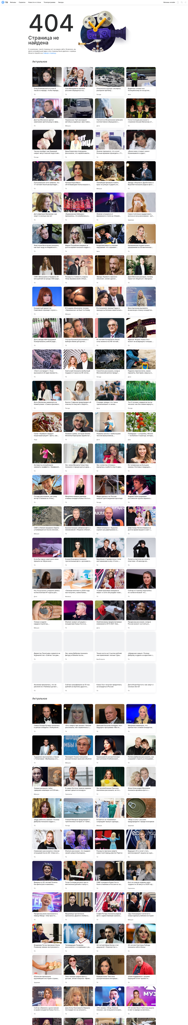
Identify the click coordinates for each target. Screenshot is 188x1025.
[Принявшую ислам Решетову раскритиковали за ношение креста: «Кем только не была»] (141, 803)
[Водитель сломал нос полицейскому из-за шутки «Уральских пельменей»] (141, 81)
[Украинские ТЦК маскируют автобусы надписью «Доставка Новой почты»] (78, 113)
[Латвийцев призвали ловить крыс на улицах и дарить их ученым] (109, 176)
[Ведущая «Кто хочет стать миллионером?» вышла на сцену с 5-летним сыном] (141, 970)
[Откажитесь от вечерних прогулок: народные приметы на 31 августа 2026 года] (109, 740)
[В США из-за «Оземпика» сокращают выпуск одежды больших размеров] (109, 938)
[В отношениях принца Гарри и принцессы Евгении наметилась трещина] (109, 301)
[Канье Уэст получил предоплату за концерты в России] (109, 678)
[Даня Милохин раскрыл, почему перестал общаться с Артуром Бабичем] (141, 270)
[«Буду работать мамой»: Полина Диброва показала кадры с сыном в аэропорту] (47, 938)
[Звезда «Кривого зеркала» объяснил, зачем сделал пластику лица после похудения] (109, 270)
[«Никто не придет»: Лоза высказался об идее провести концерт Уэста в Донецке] (47, 364)
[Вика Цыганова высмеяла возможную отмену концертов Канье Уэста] (141, 301)
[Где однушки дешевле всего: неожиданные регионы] (109, 803)
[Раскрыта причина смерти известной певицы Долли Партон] (109, 970)
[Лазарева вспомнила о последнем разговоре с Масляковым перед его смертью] (47, 740)
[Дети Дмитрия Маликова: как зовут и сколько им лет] (47, 207)
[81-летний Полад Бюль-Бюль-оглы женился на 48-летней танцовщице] (109, 333)
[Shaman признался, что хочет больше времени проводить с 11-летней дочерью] (109, 144)
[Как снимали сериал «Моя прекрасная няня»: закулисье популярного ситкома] (109, 772)
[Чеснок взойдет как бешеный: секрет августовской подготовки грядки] (47, 144)
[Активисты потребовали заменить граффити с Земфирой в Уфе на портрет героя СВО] (47, 458)
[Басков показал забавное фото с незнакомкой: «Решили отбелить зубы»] (78, 521)
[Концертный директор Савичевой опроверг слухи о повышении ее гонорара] (47, 301)
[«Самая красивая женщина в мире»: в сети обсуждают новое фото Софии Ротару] (109, 584)
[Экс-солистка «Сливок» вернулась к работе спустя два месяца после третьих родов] (109, 458)
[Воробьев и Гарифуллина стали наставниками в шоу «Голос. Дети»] (109, 552)
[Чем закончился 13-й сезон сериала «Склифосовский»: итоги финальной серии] (78, 772)
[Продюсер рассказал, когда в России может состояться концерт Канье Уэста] (141, 615)
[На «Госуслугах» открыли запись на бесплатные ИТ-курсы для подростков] (47, 584)
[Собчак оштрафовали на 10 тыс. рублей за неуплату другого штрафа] (78, 678)
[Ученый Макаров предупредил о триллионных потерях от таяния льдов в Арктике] (78, 938)
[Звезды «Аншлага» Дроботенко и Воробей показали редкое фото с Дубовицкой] (141, 176)
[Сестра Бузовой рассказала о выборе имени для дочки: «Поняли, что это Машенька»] (78, 333)
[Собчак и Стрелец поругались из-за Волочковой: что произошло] (141, 584)
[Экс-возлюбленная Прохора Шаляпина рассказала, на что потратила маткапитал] (109, 907)
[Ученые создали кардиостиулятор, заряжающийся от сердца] (47, 615)
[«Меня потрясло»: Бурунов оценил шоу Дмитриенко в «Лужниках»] (109, 521)
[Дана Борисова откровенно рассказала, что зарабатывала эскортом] (78, 144)
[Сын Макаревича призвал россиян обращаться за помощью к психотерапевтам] (78, 81)
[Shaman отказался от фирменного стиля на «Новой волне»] (109, 207)
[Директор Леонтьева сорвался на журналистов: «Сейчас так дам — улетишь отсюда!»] (47, 646)
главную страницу (49, 53)
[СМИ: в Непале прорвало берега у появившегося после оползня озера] (47, 521)
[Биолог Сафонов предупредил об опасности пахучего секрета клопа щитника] (78, 395)
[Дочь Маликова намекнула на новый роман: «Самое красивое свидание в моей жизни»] (47, 395)
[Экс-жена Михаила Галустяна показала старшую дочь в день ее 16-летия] (78, 458)
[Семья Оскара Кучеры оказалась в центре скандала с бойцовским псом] (47, 844)
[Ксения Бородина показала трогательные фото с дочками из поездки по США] (78, 552)
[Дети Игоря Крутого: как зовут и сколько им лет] (141, 678)
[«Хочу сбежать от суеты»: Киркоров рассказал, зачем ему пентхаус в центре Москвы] (109, 709)
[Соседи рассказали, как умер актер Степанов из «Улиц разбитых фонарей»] (47, 489)
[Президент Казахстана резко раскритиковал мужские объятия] (78, 875)
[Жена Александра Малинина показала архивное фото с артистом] (141, 907)
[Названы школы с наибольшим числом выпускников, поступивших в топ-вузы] (109, 427)
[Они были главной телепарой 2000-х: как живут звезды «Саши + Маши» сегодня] (78, 740)
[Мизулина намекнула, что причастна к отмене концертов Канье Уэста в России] (141, 844)
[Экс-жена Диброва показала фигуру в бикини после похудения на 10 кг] (78, 646)
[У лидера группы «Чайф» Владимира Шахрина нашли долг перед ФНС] (141, 709)
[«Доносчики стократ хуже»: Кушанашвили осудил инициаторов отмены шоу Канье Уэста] (141, 144)
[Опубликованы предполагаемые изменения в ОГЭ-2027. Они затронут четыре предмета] (109, 615)
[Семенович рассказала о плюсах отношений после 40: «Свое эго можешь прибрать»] (47, 970)
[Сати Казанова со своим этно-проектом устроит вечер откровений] (47, 803)
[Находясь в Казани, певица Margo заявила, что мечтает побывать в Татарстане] (141, 740)
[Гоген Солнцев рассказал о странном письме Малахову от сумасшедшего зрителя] (141, 113)
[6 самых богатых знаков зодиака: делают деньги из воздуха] (78, 907)
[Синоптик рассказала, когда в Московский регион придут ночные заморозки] (109, 364)
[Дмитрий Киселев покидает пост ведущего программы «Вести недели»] (109, 844)
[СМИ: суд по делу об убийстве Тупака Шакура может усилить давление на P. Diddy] (78, 709)
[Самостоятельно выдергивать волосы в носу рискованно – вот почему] (141, 207)
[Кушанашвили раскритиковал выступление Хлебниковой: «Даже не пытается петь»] (109, 875)
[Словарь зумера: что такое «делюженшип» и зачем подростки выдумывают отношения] (109, 395)
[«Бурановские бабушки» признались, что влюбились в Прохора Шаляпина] (78, 207)
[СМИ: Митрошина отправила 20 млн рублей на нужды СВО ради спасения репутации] (47, 270)
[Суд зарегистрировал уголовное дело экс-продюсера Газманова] (141, 772)
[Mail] (3, 2)
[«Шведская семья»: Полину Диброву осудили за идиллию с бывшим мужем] (141, 646)
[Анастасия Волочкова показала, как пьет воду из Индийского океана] (47, 238)
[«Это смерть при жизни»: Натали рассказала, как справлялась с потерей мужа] (78, 844)
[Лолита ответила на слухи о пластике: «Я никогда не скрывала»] (141, 552)
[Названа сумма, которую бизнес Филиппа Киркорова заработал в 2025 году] (78, 427)
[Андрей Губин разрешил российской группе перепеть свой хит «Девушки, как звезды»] (141, 489)
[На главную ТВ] (6, 2)
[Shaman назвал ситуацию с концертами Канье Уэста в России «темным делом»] (78, 615)
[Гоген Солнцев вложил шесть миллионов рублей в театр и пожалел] (78, 1001)
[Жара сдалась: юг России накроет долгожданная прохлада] (109, 489)
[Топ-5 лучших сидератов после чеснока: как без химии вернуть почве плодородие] (141, 395)
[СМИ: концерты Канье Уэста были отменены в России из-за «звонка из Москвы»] (109, 1001)
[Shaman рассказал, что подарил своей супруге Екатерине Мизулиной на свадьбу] (78, 970)
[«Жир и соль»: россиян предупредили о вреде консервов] (141, 938)
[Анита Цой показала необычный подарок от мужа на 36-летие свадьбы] (78, 364)
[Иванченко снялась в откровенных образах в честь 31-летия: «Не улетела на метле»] (78, 803)
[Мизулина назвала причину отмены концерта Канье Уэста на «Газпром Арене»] (78, 489)
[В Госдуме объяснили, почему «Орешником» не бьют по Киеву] (78, 301)
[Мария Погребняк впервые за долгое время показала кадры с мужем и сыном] (78, 238)
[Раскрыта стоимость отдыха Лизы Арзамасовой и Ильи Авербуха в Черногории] (78, 270)
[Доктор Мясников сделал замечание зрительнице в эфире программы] (47, 113)
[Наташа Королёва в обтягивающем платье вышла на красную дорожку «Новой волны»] (78, 176)
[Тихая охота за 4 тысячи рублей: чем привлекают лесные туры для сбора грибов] (109, 646)
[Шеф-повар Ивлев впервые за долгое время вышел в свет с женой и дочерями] (141, 521)
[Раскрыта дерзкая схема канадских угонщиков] (47, 772)
